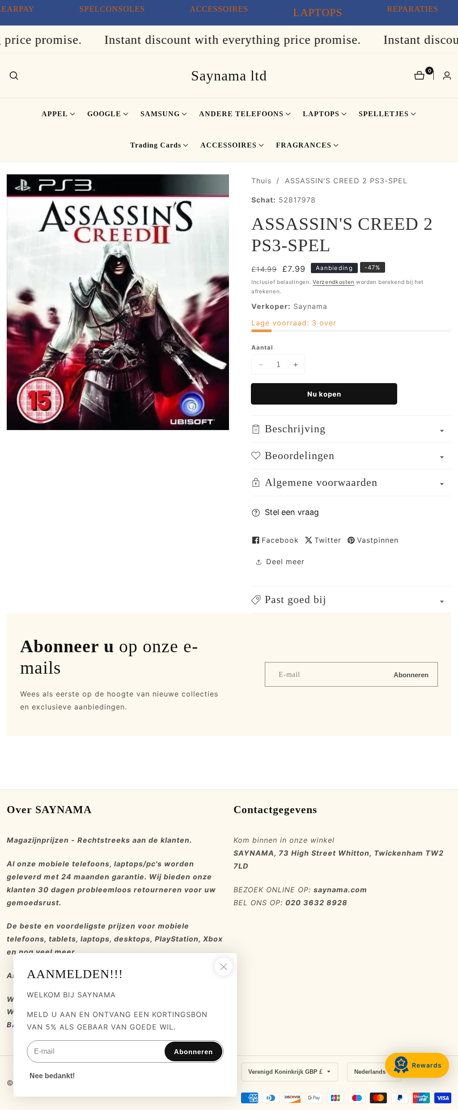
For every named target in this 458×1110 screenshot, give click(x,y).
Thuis (261, 180)
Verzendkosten (333, 282)
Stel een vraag (292, 512)
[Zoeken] (14, 75)
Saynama (310, 306)
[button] (55, 114)
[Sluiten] (224, 966)
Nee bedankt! (52, 1076)
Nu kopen (324, 394)
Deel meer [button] (285, 561)
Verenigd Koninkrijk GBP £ (286, 1071)
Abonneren (411, 674)
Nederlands (370, 1071)
